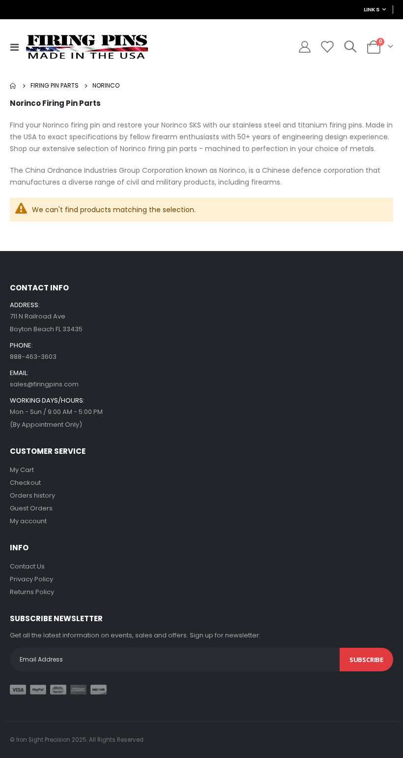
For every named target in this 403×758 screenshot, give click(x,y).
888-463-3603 (33, 356)
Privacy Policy (31, 579)
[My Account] (304, 47)
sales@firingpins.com (44, 384)
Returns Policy (32, 592)
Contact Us (27, 566)
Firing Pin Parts (54, 86)
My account (28, 521)
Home (13, 86)
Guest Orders (31, 508)
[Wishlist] (326, 47)
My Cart (22, 469)
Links (371, 9)
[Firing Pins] (87, 46)
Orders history (32, 495)
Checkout (25, 482)
